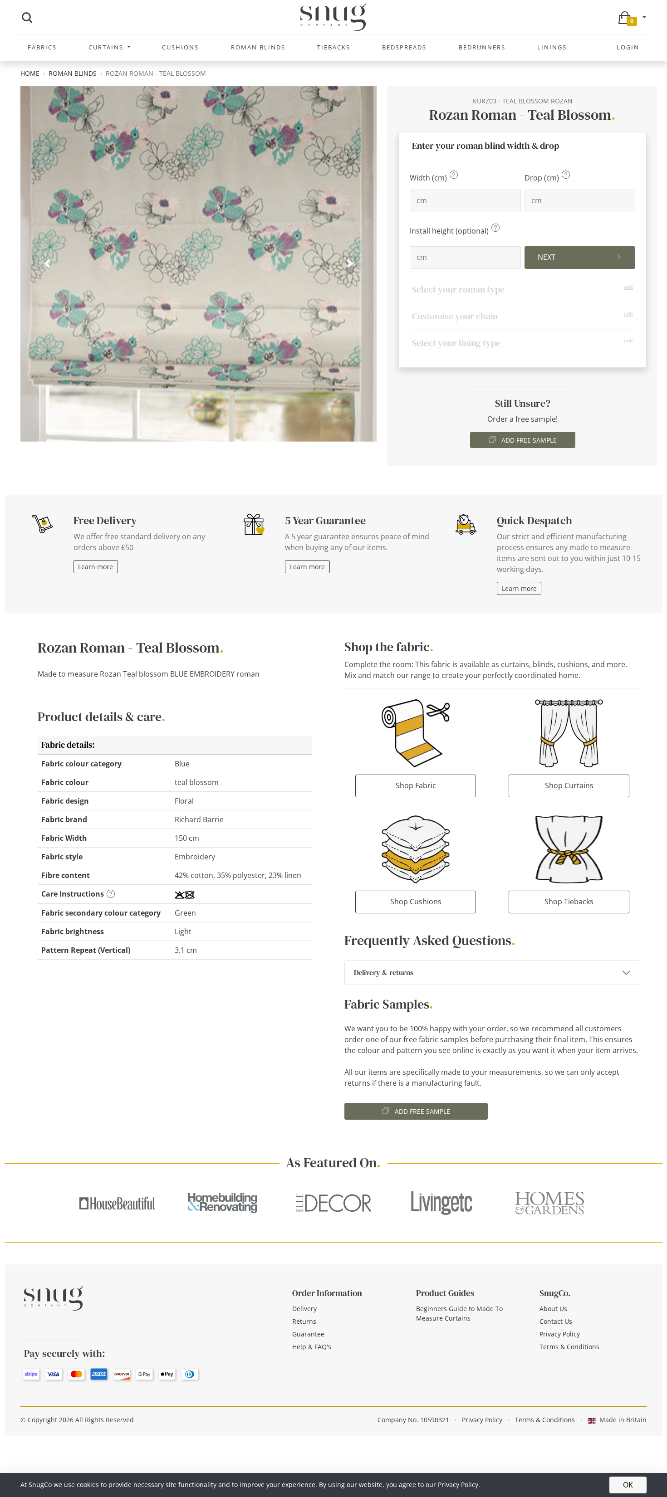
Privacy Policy (559, 1334)
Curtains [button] (107, 47)
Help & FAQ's (311, 1346)
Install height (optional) (450, 231)
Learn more (95, 566)
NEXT (546, 257)
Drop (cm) (543, 178)
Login (628, 47)
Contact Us (555, 1321)
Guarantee (308, 1334)
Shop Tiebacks (568, 902)
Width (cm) (429, 178)
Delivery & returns (383, 972)
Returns (304, 1321)
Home (29, 73)
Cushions (180, 47)
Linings (552, 47)
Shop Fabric (416, 785)
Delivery (304, 1308)
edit (628, 287)
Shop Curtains (569, 785)
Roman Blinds (258, 47)
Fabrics (42, 47)
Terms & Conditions (569, 1346)
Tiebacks (333, 47)
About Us (553, 1308)
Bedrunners (482, 47)
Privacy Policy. (459, 1484)
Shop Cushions (415, 902)
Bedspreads (404, 47)
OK (628, 1485)
